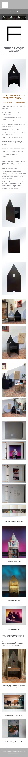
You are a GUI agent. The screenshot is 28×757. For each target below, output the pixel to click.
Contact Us (17, 753)
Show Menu (13, 11)
